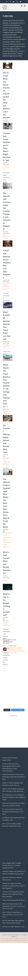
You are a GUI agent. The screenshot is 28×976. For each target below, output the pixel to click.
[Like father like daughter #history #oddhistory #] (14, 675)
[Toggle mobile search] (21, 6)
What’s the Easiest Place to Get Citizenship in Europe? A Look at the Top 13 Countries (13, 906)
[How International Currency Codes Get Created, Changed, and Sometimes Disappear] (7, 186)
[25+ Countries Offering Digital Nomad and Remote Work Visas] (7, 418)
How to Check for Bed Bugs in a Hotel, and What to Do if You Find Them (12, 914)
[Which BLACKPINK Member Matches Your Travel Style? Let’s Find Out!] (7, 305)
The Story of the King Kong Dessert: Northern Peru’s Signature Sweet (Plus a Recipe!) (13, 894)
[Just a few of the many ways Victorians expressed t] (14, 688)
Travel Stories (6, 625)
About (2, 940)
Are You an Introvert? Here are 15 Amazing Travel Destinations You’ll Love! (12, 811)
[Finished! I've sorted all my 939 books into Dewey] (14, 661)
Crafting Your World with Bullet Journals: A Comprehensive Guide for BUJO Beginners (13, 886)
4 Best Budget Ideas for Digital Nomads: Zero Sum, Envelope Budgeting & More (11, 865)
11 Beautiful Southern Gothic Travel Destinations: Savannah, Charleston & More (13, 777)
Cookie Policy (23, 938)
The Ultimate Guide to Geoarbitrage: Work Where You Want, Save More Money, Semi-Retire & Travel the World (6, 503)
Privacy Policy (4, 938)
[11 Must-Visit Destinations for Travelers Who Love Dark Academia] (7, 243)
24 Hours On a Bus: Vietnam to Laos (13, 927)
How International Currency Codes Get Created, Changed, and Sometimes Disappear (6, 211)
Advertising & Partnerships (20, 940)
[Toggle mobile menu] (25, 6)
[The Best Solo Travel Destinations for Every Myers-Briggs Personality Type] (7, 126)
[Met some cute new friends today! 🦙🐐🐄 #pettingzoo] (14, 701)
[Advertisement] (14, 732)
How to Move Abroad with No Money (13, 900)
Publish (11, 940)
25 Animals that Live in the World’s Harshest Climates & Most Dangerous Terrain (14, 797)
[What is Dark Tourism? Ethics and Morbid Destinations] (7, 540)
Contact (7, 940)
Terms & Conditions (14, 938)
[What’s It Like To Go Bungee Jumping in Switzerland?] (7, 587)
